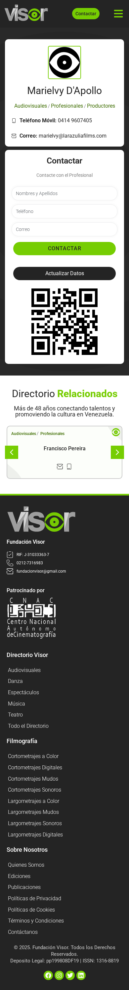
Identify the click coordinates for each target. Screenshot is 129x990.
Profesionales (52, 434)
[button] (64, 273)
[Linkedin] (81, 975)
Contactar (64, 248)
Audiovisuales (23, 434)
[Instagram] (59, 975)
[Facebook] (48, 975)
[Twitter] (70, 975)
